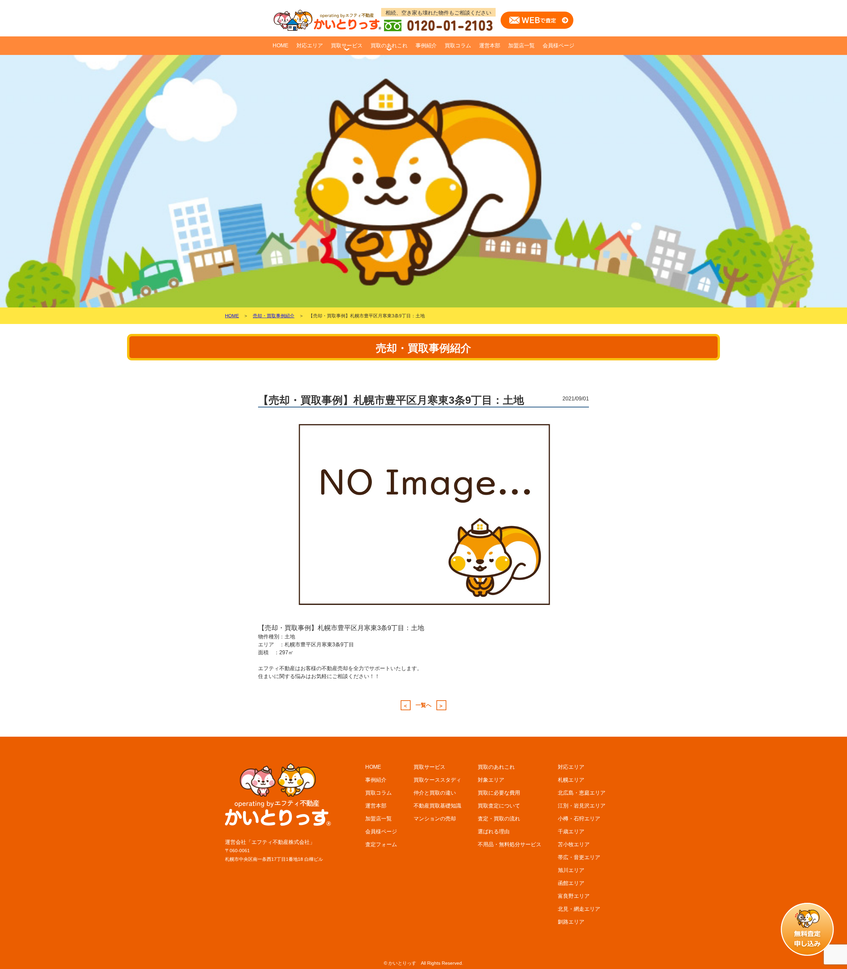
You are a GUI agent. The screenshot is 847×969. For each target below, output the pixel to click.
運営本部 (489, 45)
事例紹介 (426, 45)
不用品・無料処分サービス (509, 844)
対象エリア (491, 780)
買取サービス (347, 45)
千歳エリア (571, 831)
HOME (281, 45)
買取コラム (458, 45)
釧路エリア (571, 922)
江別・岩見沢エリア (581, 805)
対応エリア (309, 45)
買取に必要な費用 (499, 793)
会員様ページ (558, 45)
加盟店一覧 (521, 45)
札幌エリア (571, 780)
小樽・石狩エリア (579, 818)
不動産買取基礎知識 (437, 805)
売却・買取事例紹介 (273, 315)
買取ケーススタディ (437, 780)
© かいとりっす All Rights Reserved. (423, 963)
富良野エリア (574, 896)
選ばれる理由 (494, 831)
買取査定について (499, 805)
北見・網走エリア (579, 909)
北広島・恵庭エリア (581, 793)
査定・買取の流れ (499, 818)
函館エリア (571, 883)
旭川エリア (571, 870)
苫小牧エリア (574, 844)
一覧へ (423, 705)
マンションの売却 (435, 818)
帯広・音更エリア (579, 857)
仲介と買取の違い (435, 793)
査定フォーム (381, 844)
